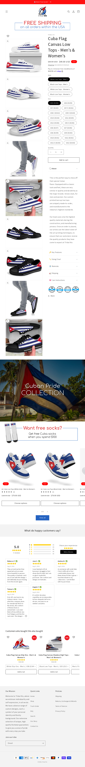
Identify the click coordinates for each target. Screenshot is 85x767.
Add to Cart (21, 672)
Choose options (20, 503)
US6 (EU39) (68, 103)
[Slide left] (37, 511)
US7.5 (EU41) (68, 108)
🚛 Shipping (53, 273)
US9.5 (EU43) (70, 113)
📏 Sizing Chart (55, 259)
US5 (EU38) (54, 103)
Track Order (34, 706)
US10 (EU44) (54, 118)
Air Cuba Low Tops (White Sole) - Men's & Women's (18, 489)
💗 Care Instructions (57, 280)
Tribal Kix (44, 762)
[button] (6, 11)
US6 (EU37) (54, 128)
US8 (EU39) (54, 133)
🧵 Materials (54, 266)
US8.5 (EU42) (55, 113)
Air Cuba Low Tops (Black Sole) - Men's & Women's (57, 489)
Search (32, 716)
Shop (32, 701)
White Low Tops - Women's (60, 89)
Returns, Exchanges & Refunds (66, 701)
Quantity (51, 148)
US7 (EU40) (54, 108)
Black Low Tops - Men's (59, 84)
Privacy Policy (60, 711)
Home (32, 696)
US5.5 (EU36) (69, 123)
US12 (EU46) (54, 123)
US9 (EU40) (68, 133)
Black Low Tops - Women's (60, 94)
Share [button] (53, 296)
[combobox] (21, 666)
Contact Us (34, 726)
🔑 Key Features (55, 252)
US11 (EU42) (69, 138)
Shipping (51, 65)
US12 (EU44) (70, 143)
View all (43, 518)
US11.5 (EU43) (55, 143)
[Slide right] (47, 511)
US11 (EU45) (69, 118)
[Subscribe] (42, 743)
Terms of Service (61, 706)
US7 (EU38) (68, 128)
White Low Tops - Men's (59, 79)
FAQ (31, 711)
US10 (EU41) (54, 138)
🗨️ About (52, 168)
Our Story (33, 721)
